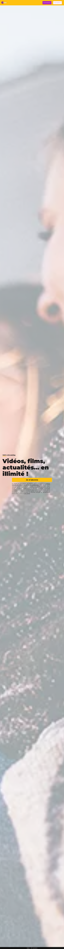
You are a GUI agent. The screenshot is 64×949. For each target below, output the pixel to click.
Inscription (57, 2)
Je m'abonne (32, 480)
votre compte (27, 493)
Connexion (46, 2)
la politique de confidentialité (31, 484)
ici (41, 492)
